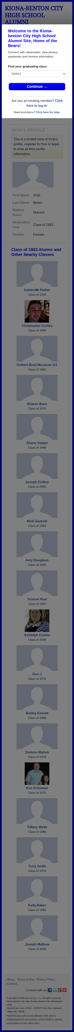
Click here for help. (48, 112)
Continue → (37, 86)
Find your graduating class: (27, 66)
